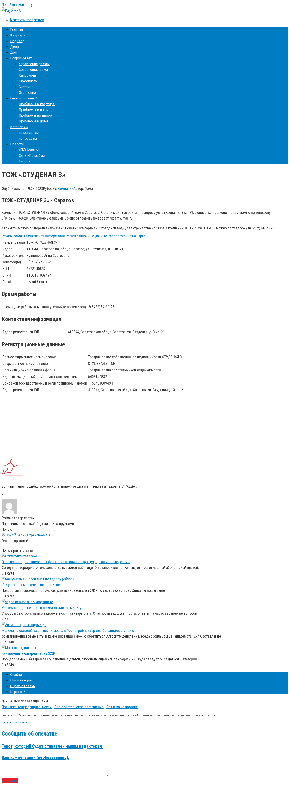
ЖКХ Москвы (30, 150)
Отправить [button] (10, 780)
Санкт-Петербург (32, 156)
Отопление (27, 93)
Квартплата (28, 81)
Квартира (17, 35)
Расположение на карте (126, 236)
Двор (14, 47)
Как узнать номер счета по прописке (31, 584)
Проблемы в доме (33, 121)
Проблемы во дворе (35, 115)
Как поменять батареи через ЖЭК (28, 653)
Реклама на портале (122, 707)
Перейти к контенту (17, 4)
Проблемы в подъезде (37, 110)
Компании (65, 188)
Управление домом (34, 64)
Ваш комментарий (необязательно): (35, 757)
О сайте (16, 675)
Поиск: (7, 529)
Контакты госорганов (27, 20)
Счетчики (26, 87)
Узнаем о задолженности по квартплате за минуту (42, 607)
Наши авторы (21, 680)
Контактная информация (45, 236)
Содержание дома (33, 70)
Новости (17, 144)
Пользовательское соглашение (79, 707)
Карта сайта (19, 692)
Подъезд (17, 41)
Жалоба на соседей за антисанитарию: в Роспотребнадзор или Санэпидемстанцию (68, 630)
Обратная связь (22, 686)
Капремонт (27, 75)
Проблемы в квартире (37, 104)
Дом (13, 52)
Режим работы (13, 236)
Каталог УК (19, 127)
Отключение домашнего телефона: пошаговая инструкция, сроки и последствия (66, 562)
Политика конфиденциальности (27, 707)
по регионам (29, 133)
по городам (28, 138)
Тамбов (25, 161)
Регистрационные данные (86, 236)
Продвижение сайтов (14, 722)
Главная (16, 30)
